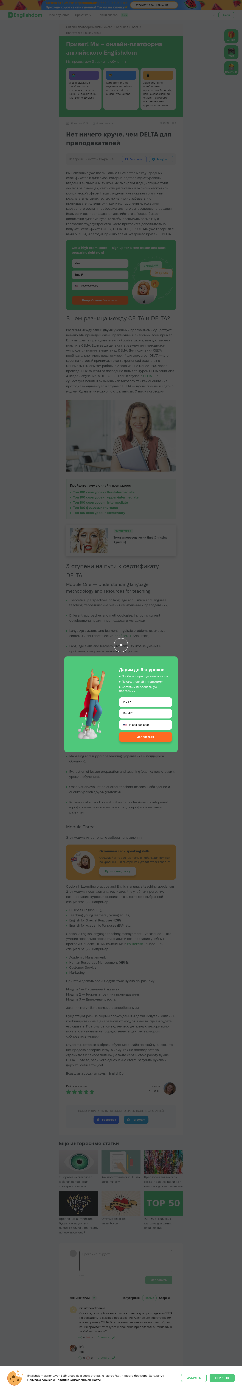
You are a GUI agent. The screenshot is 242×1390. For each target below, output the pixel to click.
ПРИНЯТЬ (222, 1377)
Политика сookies (39, 1379)
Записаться (145, 736)
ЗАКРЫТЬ (194, 1377)
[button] (121, 645)
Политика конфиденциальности (78, 1379)
